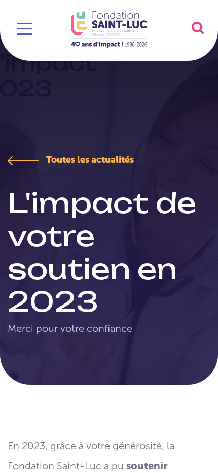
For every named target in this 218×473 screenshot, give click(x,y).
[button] (198, 27)
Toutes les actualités (89, 159)
